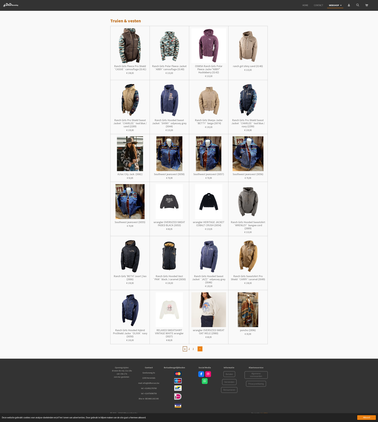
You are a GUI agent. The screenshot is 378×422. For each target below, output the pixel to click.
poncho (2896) (248, 330)
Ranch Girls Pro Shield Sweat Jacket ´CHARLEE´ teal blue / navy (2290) (248, 123)
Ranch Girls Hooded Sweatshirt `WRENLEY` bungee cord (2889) (248, 225)
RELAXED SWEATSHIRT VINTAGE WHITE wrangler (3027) (169, 333)
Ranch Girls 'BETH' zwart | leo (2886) (130, 278)
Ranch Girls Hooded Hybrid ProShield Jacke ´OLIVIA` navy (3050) (130, 333)
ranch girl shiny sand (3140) (248, 66)
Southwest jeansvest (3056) (248, 174)
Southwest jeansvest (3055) (130, 222)
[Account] (349, 5)
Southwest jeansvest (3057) (208, 174)
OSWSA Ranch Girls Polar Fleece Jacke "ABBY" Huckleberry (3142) (208, 69)
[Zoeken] (357, 5)
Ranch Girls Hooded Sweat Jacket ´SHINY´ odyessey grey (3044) (169, 123)
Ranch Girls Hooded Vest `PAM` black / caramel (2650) (169, 278)
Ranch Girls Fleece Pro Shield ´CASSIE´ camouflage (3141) (130, 68)
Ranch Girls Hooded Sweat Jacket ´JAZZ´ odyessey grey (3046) (208, 279)
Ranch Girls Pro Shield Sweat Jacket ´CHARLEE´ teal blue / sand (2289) (130, 123)
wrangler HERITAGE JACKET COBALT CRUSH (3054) (208, 224)
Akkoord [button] (366, 417)
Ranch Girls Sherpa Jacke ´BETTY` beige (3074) (208, 122)
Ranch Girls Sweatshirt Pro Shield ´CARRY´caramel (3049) (248, 278)
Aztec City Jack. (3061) (130, 174)
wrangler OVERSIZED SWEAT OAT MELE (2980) (208, 332)
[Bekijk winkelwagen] (366, 5)
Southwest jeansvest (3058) (169, 174)
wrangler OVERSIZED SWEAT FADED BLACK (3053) (169, 224)
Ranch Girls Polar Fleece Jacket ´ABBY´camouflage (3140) (169, 68)
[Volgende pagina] (200, 348)
